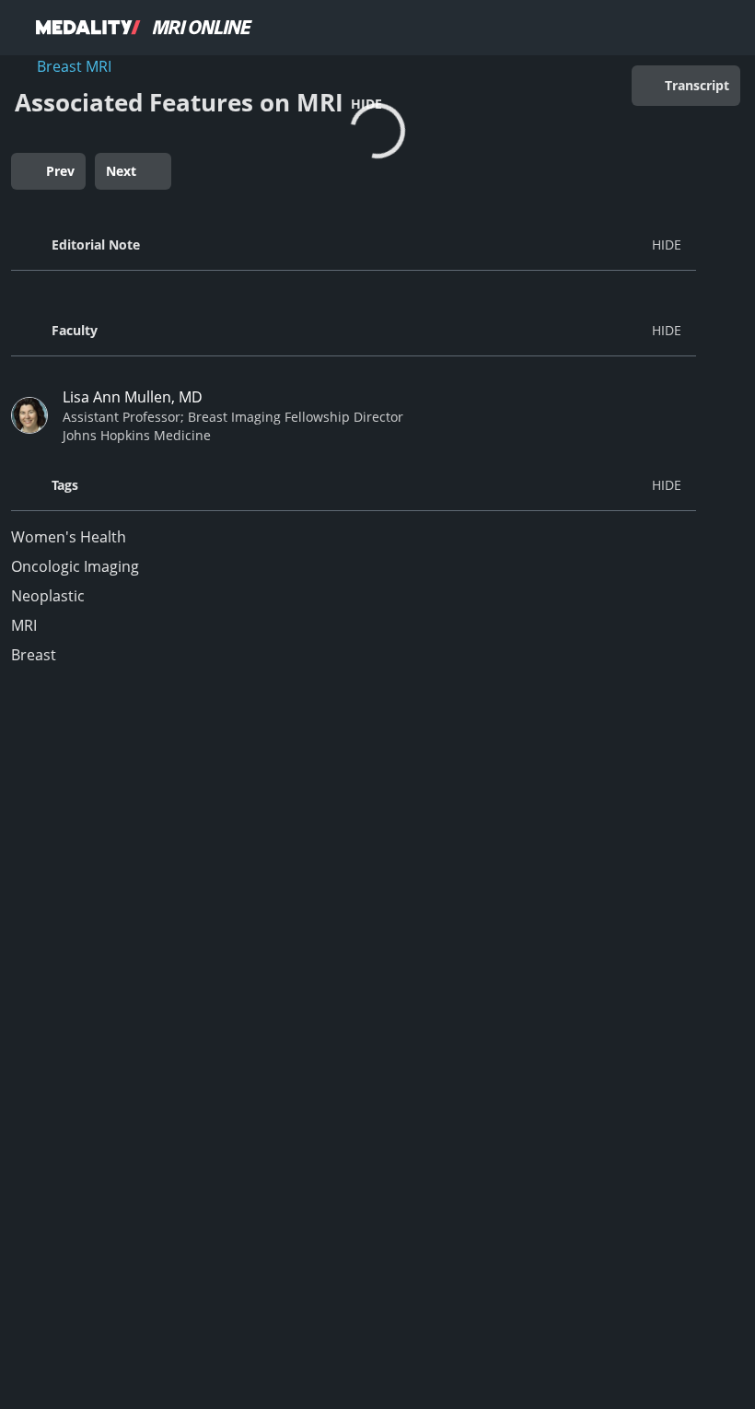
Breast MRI (74, 66)
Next (121, 171)
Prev (60, 171)
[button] (353, 245)
